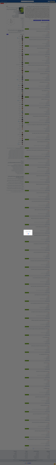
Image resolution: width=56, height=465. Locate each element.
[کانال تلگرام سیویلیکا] (28, 233)
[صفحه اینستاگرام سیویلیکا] (27, 233)
